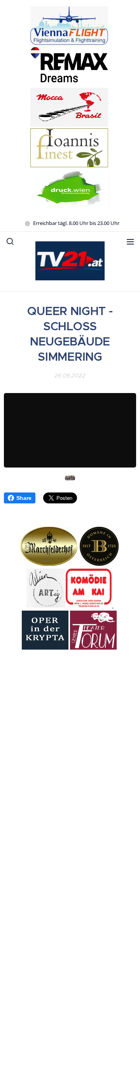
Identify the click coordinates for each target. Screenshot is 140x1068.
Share (24, 498)
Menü (130, 241)
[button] (10, 241)
